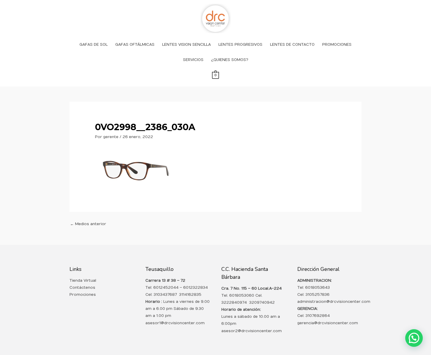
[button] (414, 338)
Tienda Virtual (82, 280)
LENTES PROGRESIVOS (240, 44)
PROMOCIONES (337, 44)
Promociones (82, 294)
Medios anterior (88, 224)
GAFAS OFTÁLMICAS (135, 44)
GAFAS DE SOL (93, 44)
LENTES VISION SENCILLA (186, 44)
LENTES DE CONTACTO (292, 44)
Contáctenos (82, 287)
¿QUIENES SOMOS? (229, 59)
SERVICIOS (193, 59)
